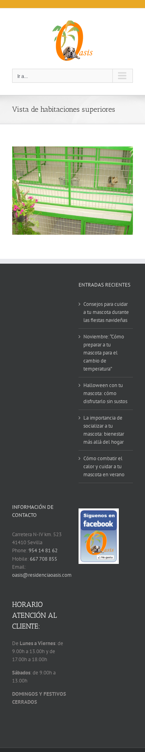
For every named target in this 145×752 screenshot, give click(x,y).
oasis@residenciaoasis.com (42, 575)
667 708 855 (43, 558)
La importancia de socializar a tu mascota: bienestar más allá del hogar (103, 429)
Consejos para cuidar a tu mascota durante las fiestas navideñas (106, 312)
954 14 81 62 (43, 550)
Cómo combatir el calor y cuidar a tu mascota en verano (103, 466)
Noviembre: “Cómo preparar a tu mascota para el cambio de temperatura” (103, 352)
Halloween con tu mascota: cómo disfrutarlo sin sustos (105, 393)
